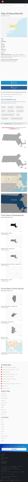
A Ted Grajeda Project (5, 477)
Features (2, 424)
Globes (2, 407)
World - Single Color (6, 371)
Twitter (2, 440)
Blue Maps (3, 405)
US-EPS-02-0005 (4, 354)
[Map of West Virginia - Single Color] (14, 314)
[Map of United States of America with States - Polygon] (14, 345)
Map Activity (3, 409)
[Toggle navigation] (25, 2)
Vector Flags (20, 466)
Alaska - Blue (5, 385)
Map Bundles (3, 393)
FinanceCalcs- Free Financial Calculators (9, 471)
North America (20, 111)
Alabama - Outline (6, 388)
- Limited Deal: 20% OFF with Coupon (14, 128)
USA (18, 114)
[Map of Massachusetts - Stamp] (14, 226)
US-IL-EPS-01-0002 (4, 307)
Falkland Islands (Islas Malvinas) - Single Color (11, 383)
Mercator (3, 51)
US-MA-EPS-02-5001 (5, 234)
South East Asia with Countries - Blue (9, 374)
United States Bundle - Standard (9, 61)
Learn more (19, 94)
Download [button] (14, 82)
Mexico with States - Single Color (9, 378)
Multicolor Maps (4, 402)
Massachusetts (19, 107)
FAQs (2, 422)
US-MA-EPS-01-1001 (4, 281)
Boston (3, 107)
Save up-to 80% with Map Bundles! (14, 447)
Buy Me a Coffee (4, 436)
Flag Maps (3, 400)
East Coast (10, 107)
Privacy (2, 431)
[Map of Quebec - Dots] (14, 330)
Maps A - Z (3, 414)
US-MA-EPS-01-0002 (5, 265)
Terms (2, 433)
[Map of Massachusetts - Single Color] (14, 241)
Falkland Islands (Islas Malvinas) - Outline (10, 369)
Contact (2, 429)
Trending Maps (4, 412)
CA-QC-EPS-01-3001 (5, 338)
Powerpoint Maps (4, 398)
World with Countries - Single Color (9, 367)
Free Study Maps (16, 469)
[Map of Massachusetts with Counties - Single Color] (14, 257)
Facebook (3, 438)
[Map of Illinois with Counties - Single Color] (14, 299)
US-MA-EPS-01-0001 (5, 249)
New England (11, 111)
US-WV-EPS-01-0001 (4, 323)
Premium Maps (4, 395)
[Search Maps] (25, 5)
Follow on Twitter (16, 480)
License (2, 426)
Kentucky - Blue (5, 381)
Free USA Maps (12, 466)
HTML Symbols (4, 470)
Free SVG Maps (4, 466)
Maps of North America (6, 290)
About (2, 419)
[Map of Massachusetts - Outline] (14, 272)
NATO (3, 111)
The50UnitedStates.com (8, 99)
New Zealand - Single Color (7, 376)
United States (5, 118)
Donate (12, 474)
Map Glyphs (22, 471)
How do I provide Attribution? (7, 96)
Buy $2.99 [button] (14, 87)
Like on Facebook (5, 480)
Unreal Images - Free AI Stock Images (9, 467)
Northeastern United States (8, 114)
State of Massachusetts (6, 101)
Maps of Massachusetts (6, 217)
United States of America (16, 118)
